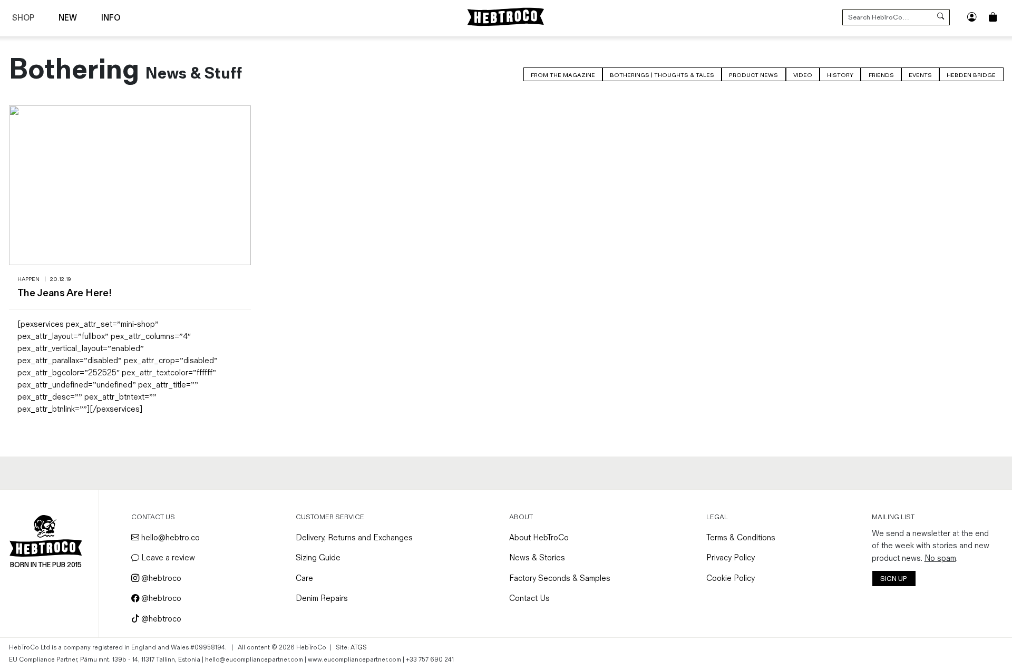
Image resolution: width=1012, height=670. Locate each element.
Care (304, 579)
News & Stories (537, 558)
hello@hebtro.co (169, 538)
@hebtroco (160, 579)
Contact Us (529, 599)
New (68, 18)
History (840, 75)
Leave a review (167, 558)
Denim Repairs (322, 599)
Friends (881, 75)
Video (802, 75)
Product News (753, 75)
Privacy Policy (730, 558)
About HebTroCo (539, 538)
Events (920, 75)
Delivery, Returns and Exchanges (354, 538)
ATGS (359, 648)
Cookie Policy (730, 579)
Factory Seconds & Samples (559, 579)
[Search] (940, 17)
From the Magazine (563, 75)
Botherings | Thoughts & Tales (662, 75)
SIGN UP (893, 579)
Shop (23, 18)
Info (110, 18)
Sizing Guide (318, 558)
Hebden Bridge (971, 75)
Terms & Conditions (740, 538)
